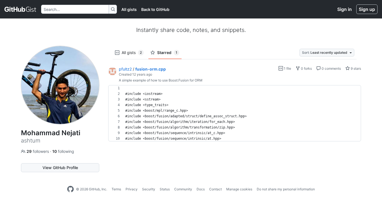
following (63, 151)
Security (148, 189)
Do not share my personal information (286, 189)
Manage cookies (239, 189)
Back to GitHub (155, 9)
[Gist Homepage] (20, 9)
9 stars (355, 68)
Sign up (367, 9)
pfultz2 (125, 69)
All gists (129, 9)
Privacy (132, 189)
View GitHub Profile (60, 167)
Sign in (344, 9)
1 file (287, 68)
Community (183, 189)
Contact (215, 189)
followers (38, 151)
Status (165, 189)
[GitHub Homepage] (70, 189)
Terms (116, 189)
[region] (235, 113)
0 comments (331, 68)
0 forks (306, 68)
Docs (201, 189)
